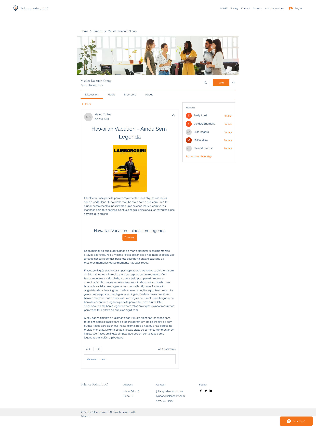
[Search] (206, 82)
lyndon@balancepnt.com (170, 395)
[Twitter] (205, 390)
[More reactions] (97, 349)
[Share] (174, 115)
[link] (91, 94)
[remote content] (130, 168)
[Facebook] (200, 390)
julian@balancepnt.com (169, 391)
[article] (130, 239)
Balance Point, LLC (34, 8)
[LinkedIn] (210, 390)
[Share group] (233, 82)
